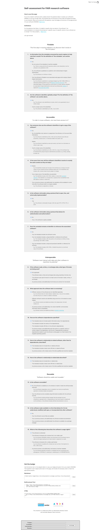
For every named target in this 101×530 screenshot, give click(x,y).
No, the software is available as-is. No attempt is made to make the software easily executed (52, 388)
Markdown (27, 473)
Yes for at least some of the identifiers (45, 107)
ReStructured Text (29, 482)
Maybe (51, 143)
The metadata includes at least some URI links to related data (47, 363)
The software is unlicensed (38, 433)
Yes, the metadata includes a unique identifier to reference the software (50, 238)
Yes (50, 202)
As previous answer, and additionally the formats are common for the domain (51, 281)
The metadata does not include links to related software (46, 345)
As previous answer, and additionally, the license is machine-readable (51, 450)
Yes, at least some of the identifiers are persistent (50, 177)
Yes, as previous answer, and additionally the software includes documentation (51, 418)
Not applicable (35, 272)
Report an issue (92, 2)
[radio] (51, 61)
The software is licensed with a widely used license (50, 443)
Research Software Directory (57, 82)
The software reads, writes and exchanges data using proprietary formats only (51, 275)
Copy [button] (74, 485)
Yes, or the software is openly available (41, 219)
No (32, 61)
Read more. (42, 22)
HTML (26, 491)
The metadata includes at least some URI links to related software (48, 348)
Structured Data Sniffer (44, 87)
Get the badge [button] (71, 525)
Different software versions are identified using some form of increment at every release (51, 301)
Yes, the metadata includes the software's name (44, 234)
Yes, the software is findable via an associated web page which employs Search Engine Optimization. (51, 82)
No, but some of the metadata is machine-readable (50, 66)
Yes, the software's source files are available (43, 416)
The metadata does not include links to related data (44, 361)
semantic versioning (59, 310)
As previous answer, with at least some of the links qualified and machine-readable (52, 351)
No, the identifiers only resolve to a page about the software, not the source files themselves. (52, 136)
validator (64, 86)
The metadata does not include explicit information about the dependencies (50, 321)
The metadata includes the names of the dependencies (45, 323)
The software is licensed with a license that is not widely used (51, 437)
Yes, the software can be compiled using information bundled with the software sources (51, 397)
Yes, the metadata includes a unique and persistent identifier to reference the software (51, 246)
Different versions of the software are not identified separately (50, 293)
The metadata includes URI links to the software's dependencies (48, 326)
